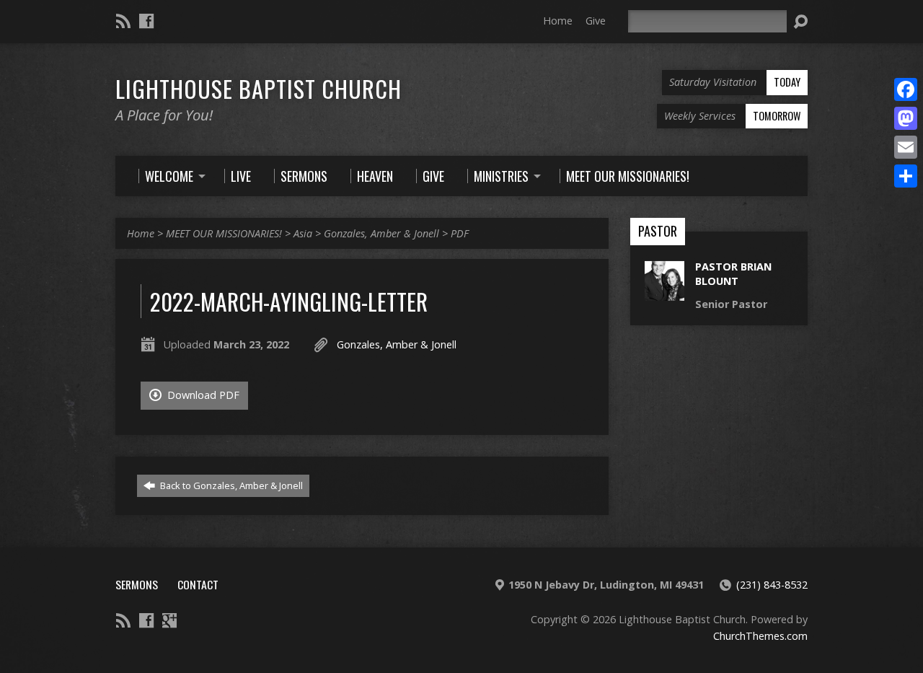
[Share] (905, 176)
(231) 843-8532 (772, 584)
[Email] (905, 147)
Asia (302, 233)
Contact (197, 584)
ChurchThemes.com (760, 636)
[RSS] (123, 21)
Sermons (136, 584)
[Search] (800, 21)
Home (558, 20)
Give (596, 20)
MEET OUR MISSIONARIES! (224, 233)
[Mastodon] (905, 118)
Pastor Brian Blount (733, 274)
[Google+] (169, 620)
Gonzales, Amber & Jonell (381, 233)
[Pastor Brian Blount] (664, 293)
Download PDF (201, 395)
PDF (460, 233)
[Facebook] (146, 21)
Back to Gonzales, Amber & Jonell (230, 485)
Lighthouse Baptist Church (258, 88)
